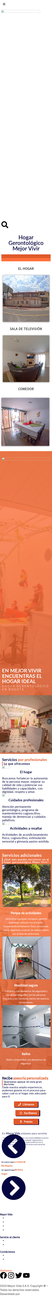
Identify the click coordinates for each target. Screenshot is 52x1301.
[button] (26, 1104)
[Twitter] (18, 1275)
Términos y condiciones (19, 1240)
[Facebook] (3, 1275)
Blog (8, 1225)
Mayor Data (27, 1294)
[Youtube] (26, 1275)
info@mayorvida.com (18, 1255)
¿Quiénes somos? (15, 1218)
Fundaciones (13, 1229)
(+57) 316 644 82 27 (17, 1259)
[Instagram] (11, 1275)
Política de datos (15, 1244)
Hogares (10, 1221)
